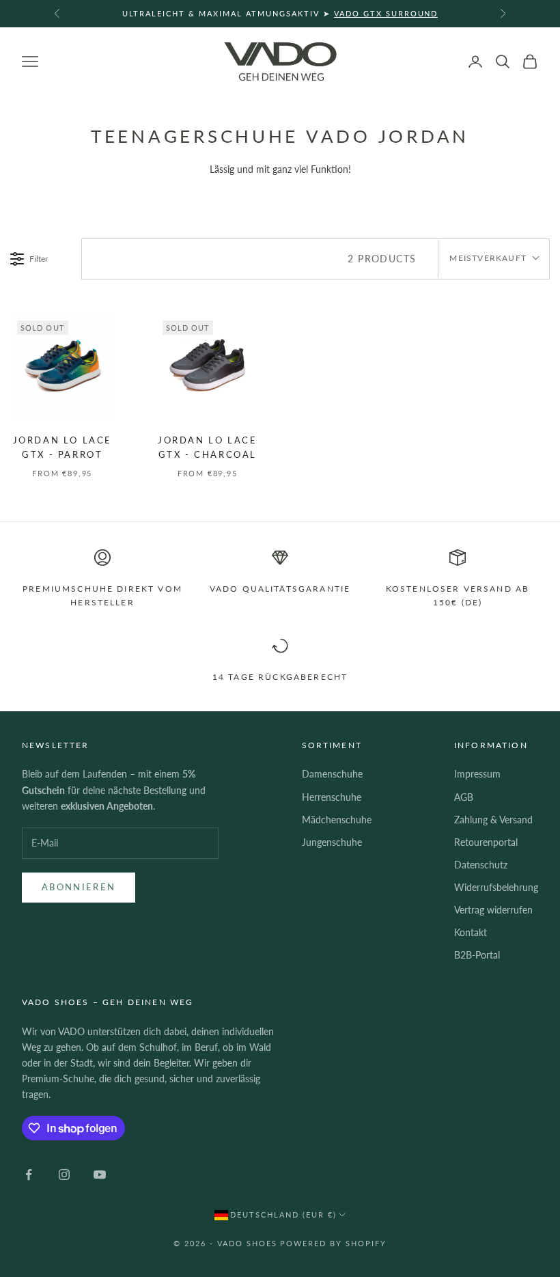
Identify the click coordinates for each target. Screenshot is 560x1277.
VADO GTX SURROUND (386, 13)
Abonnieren (78, 886)
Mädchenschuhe (337, 819)
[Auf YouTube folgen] (100, 1174)
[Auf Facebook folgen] (29, 1174)
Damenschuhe (332, 774)
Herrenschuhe (331, 797)
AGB (463, 797)
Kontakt (470, 932)
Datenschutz (480, 864)
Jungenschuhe (332, 842)
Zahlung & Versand (493, 819)
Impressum (477, 774)
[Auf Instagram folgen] (64, 1174)
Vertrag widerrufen (493, 910)
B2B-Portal (477, 955)
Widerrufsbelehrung (496, 887)
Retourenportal (486, 842)
